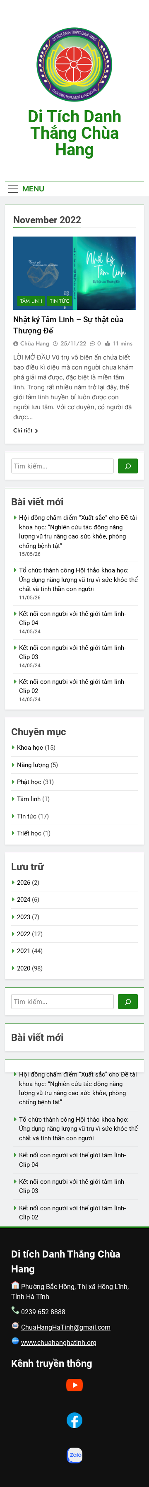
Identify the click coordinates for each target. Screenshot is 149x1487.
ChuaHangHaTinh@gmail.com (66, 1327)
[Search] (128, 466)
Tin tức (59, 301)
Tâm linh (31, 301)
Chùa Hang (34, 343)
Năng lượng (33, 765)
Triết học (29, 833)
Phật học (29, 782)
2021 (23, 951)
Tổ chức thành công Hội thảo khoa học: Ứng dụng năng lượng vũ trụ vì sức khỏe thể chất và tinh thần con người (78, 580)
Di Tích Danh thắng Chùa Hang (74, 133)
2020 (23, 968)
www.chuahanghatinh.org (58, 1343)
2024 (23, 899)
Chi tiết (22, 430)
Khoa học (30, 747)
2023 (23, 917)
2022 (23, 934)
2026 (23, 882)
